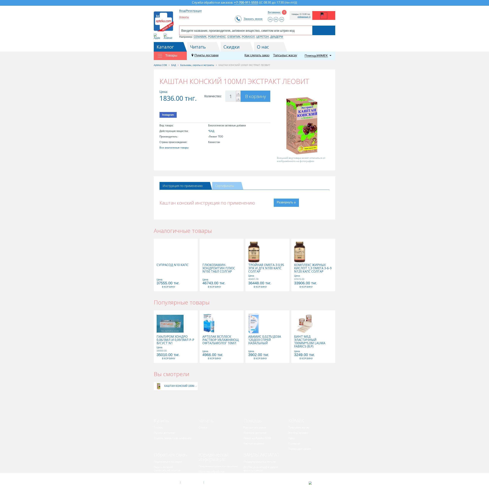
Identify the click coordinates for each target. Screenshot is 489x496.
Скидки (231, 47)
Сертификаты (224, 186)
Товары (158, 427)
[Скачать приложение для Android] (168, 36)
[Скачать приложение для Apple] (158, 36)
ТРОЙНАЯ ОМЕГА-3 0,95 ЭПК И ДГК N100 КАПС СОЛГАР (266, 268)
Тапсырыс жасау (285, 55)
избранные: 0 (304, 17)
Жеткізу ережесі (298, 432)
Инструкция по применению (183, 186)
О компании (191, 482)
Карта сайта (215, 482)
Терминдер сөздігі (299, 448)
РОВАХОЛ (248, 36)
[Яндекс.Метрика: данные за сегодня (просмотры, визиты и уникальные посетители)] (320, 483)
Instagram (168, 114)
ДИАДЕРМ (276, 36)
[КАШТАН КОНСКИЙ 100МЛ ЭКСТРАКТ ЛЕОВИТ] (158, 386)
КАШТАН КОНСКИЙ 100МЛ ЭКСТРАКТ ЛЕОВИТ (180, 386)
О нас (263, 47)
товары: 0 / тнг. (300, 14)
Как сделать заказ (256, 55)
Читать (198, 47)
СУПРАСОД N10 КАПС (173, 265)
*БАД (211, 131)
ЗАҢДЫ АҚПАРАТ (262, 454)
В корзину (255, 96)
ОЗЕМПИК (233, 36)
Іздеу (291, 438)
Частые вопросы (254, 443)
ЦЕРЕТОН (262, 36)
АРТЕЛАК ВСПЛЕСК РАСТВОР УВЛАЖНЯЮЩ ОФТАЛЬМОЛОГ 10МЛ (220, 340)
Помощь (253, 420)
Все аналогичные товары (174, 147)
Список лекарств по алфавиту (172, 438)
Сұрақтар (294, 443)
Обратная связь (170, 454)
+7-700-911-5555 (246, 3)
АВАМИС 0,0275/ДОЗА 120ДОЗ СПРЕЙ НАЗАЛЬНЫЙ (264, 340)
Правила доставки (255, 432)
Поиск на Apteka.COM (257, 438)
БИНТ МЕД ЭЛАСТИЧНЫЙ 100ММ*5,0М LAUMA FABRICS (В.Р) (309, 341)
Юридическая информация (213, 456)
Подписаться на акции (168, 461)
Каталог (165, 47)
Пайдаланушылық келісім (259, 461)
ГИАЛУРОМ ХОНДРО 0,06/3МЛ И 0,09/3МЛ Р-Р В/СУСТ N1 (175, 340)
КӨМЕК (296, 420)
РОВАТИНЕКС (217, 36)
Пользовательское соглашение (218, 466)
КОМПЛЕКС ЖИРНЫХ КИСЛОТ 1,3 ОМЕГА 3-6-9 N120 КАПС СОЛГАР (313, 268)
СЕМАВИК (200, 36)
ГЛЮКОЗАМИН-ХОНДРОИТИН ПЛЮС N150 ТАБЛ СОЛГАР (218, 268)
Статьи (203, 427)
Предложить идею (165, 475)
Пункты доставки (206, 55)
